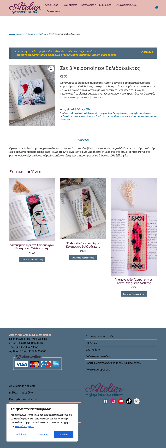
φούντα (140, 116)
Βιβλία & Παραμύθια (21, 392)
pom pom (103, 113)
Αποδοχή (63, 434)
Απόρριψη (43, 434)
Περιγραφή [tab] (83, 139)
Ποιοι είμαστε (70, 4)
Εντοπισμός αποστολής (99, 336)
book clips (73, 113)
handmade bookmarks (88, 113)
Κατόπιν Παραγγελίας (32, 259)
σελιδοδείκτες (100, 116)
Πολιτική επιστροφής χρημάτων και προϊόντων (113, 362)
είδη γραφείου (79, 116)
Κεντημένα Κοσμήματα (23, 399)
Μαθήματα (105, 4)
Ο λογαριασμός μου (126, 4)
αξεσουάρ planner (133, 113)
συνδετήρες (130, 116)
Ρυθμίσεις (21, 434)
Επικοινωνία (53, 11)
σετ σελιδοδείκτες (115, 116)
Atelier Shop (51, 4)
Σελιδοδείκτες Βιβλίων (35, 34)
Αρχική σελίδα (15, 34)
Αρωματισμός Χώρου (22, 385)
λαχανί (90, 116)
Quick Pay (91, 342)
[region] (42, 423)
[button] (51, 69)
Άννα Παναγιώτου (116, 113)
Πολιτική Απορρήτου (24, 426)
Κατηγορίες (87, 4)
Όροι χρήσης (92, 349)
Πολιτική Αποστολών (98, 356)
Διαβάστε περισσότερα (83, 257)
